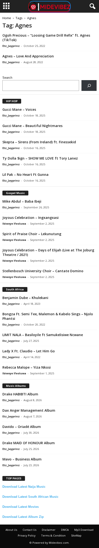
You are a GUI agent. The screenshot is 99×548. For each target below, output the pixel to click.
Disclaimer (49, 529)
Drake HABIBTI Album (20, 394)
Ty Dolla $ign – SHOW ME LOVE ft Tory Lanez (40, 158)
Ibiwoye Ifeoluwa (14, 223)
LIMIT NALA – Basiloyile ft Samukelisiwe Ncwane (42, 334)
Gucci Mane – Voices (19, 109)
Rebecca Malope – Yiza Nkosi (26, 367)
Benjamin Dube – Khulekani (25, 297)
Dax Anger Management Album (28, 410)
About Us (11, 529)
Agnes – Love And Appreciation (28, 56)
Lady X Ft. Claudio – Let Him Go (28, 351)
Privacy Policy (27, 535)
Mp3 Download (83, 529)
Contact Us (29, 529)
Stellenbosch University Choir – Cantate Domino (42, 271)
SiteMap (76, 535)
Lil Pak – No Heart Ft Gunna (25, 174)
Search (7, 77)
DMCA (65, 529)
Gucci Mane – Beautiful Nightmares (32, 125)
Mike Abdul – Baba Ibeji (21, 201)
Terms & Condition (53, 535)
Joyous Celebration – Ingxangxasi (30, 217)
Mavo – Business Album (22, 459)
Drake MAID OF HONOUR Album (28, 443)
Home (6, 18)
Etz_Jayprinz (11, 46)
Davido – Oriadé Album (21, 426)
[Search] (89, 85)
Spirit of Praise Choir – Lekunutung (31, 234)
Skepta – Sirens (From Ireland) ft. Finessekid (39, 142)
